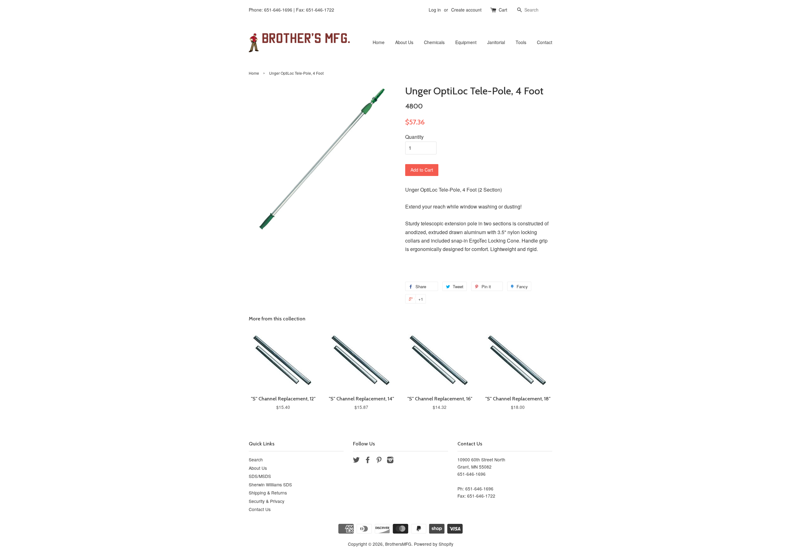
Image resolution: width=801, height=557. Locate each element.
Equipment (466, 42)
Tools (521, 42)
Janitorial (496, 42)
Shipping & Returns (268, 492)
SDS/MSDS (260, 476)
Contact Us (260, 509)
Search (256, 459)
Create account (466, 10)
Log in (435, 10)
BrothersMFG (398, 544)
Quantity (414, 136)
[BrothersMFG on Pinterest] (378, 461)
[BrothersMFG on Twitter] (356, 461)
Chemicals (434, 42)
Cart (503, 10)
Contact (544, 42)
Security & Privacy (266, 501)
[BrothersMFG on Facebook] (367, 461)
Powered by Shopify (433, 544)
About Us (404, 42)
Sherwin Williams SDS (270, 484)
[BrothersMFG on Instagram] (390, 461)
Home (379, 42)
